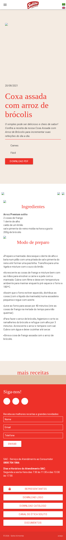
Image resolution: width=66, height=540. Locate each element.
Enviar (12, 444)
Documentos (33, 522)
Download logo (33, 497)
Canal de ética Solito (33, 514)
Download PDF (19, 161)
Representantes (27, 488)
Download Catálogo (33, 505)
